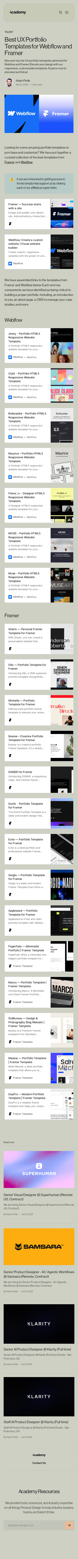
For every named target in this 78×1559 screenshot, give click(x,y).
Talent (9, 32)
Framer (10, 162)
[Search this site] (60, 12)
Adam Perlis (23, 80)
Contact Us (39, 1463)
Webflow (26, 162)
